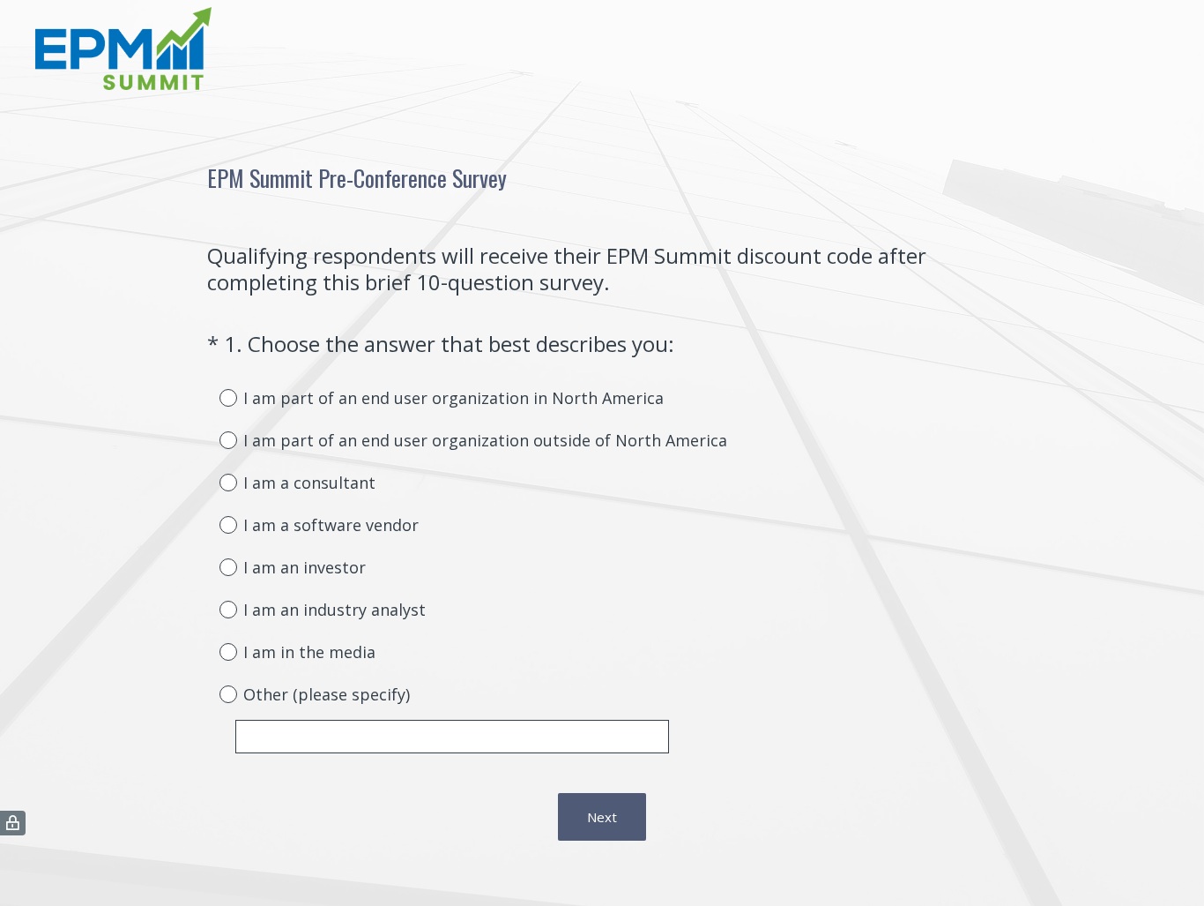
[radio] (216, 397)
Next (602, 817)
